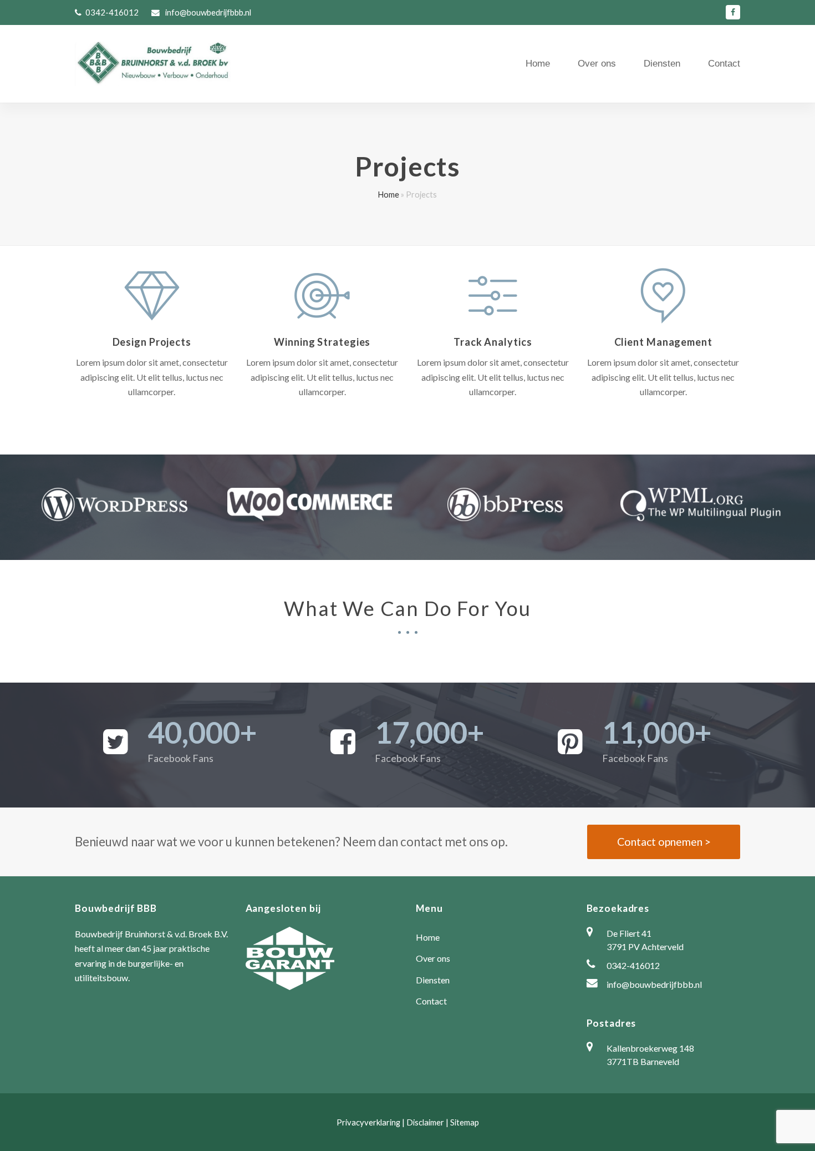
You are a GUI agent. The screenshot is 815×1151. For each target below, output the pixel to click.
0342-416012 (112, 12)
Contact (431, 1001)
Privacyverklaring (368, 1122)
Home (388, 194)
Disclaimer (425, 1122)
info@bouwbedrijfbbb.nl (207, 12)
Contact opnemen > (664, 841)
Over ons (433, 958)
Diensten (433, 980)
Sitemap (464, 1122)
